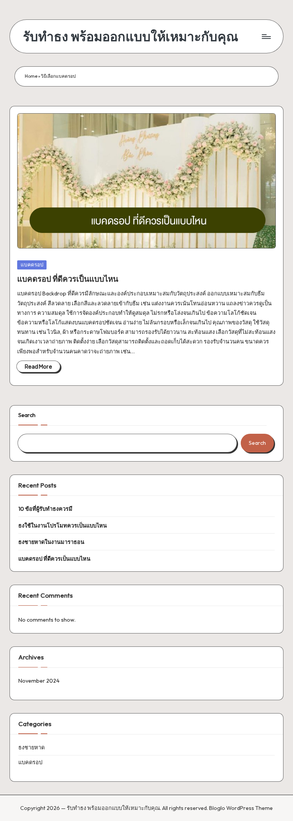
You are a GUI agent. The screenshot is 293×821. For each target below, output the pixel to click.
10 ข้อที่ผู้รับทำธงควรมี (45, 508)
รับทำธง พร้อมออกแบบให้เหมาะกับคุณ (130, 36)
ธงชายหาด (31, 747)
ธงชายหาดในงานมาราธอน (51, 542)
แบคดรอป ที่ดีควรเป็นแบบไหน (67, 279)
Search (26, 415)
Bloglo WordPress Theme (241, 808)
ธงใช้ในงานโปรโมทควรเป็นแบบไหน (62, 525)
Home (31, 76)
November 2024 (39, 680)
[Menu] (266, 36)
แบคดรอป (32, 264)
